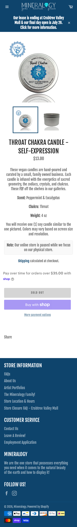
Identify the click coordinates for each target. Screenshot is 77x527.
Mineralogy (20, 506)
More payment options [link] (37, 315)
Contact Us (11, 429)
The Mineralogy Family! (19, 394)
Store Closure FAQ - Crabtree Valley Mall (31, 408)
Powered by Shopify (38, 506)
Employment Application (20, 442)
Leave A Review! (15, 436)
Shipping (23, 261)
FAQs (7, 374)
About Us (10, 381)
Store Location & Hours (19, 401)
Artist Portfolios (14, 388)
